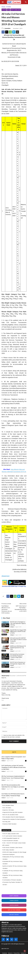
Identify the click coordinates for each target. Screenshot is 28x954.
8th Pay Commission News (5, 625)
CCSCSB (8, 7)
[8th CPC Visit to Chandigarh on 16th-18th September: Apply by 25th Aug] (5, 623)
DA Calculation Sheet (8, 805)
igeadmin (7, 28)
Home (3, 7)
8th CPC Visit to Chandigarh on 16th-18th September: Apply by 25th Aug (18, 623)
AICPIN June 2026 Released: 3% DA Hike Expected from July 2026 (18, 648)
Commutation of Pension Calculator (12, 880)
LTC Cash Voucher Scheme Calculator (12, 836)
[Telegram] (13, 32)
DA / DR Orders (7, 807)
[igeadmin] (3, 28)
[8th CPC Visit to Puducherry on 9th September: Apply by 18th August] (5, 663)
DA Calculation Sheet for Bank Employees (13, 817)
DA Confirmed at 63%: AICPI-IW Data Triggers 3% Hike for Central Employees (18, 639)
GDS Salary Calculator (8, 850)
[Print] (17, 32)
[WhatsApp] (10, 32)
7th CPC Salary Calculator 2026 (11, 833)
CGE (8, 9)
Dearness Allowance (4, 642)
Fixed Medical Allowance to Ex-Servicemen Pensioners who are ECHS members (7, 609)
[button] (2, 2)
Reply (3, 700)
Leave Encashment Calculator (10, 840)
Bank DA (4, 634)
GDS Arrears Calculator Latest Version (12, 847)
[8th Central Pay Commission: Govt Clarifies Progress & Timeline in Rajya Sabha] (5, 655)
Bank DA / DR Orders (8, 810)
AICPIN (4, 650)
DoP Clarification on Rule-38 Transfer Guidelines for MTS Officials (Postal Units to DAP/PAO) (14, 767)
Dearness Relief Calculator (9, 824)
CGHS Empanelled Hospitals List (11, 838)
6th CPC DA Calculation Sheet (10, 814)
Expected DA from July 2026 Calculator (13, 812)
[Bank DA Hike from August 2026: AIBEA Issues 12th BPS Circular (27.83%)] (5, 631)
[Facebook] (3, 32)
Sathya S (12, 626)
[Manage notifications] (24, 951)
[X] (6, 32)
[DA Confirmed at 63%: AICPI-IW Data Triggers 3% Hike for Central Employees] (5, 639)
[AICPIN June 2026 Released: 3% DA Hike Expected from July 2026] (5, 647)
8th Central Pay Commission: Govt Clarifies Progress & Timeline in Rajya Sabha (17, 656)
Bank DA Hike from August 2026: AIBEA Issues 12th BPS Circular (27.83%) (18, 631)
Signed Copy (5, 576)
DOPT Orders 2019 (16, 9)
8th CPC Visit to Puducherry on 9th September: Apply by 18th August (17, 664)
